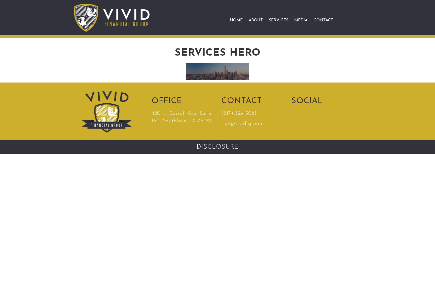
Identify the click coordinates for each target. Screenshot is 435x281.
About (256, 20)
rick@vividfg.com (241, 123)
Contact (323, 20)
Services (278, 20)
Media (301, 20)
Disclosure (217, 147)
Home (236, 20)
